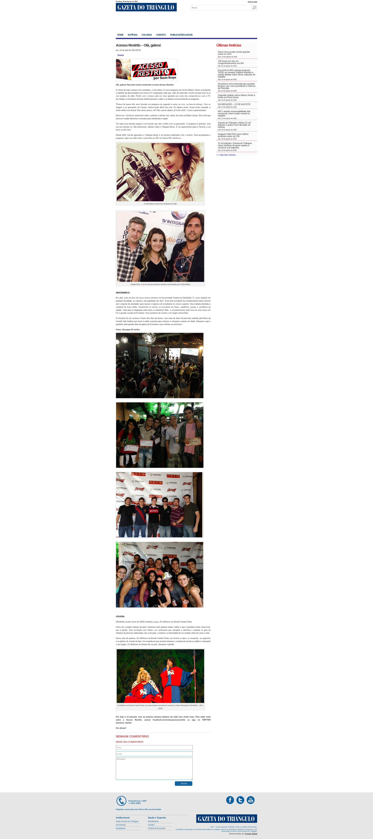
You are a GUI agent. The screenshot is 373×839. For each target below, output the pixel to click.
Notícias (132, 35)
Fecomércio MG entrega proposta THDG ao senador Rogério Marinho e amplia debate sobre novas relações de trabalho (236, 74)
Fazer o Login (252, 2)
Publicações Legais (181, 35)
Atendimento (153, 821)
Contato (161, 35)
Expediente (120, 828)
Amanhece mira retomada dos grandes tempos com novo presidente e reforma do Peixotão (236, 87)
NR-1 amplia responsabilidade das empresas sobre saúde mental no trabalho (234, 114)
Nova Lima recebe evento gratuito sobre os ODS (234, 54)
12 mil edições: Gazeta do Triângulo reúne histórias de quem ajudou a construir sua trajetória (235, 146)
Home (120, 35)
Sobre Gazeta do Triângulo (127, 821)
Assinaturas (121, 825)
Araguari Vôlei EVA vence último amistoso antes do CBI (233, 136)
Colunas (147, 35)
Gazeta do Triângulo (146, 7)
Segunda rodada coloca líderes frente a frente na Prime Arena (236, 97)
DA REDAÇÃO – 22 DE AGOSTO (234, 105)
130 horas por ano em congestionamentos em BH (231, 63)
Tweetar (120, 55)
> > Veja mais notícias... (226, 155)
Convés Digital (251, 834)
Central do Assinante (156, 828)
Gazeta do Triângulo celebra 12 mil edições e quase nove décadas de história (234, 126)
